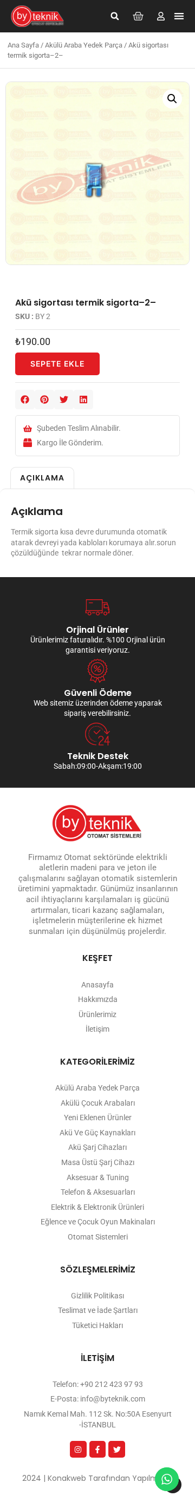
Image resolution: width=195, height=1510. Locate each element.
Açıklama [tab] (42, 477)
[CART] (138, 16)
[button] (114, 16)
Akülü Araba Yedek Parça (83, 45)
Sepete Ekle (57, 363)
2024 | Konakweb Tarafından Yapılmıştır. (97, 1478)
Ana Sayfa (23, 45)
